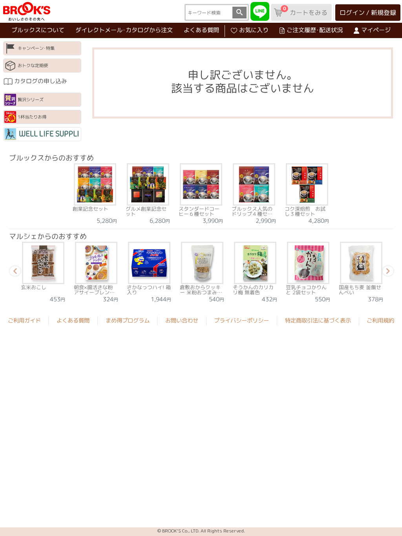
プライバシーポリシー (241, 321)
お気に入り (254, 30)
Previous (14, 272)
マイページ (376, 30)
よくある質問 (201, 30)
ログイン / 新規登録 (368, 12)
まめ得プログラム (128, 321)
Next (387, 272)
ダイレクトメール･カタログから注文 (124, 30)
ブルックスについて (37, 30)
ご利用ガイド (24, 321)
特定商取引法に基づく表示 (318, 321)
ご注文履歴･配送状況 (315, 30)
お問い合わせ (181, 321)
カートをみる (305, 11)
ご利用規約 (380, 321)
